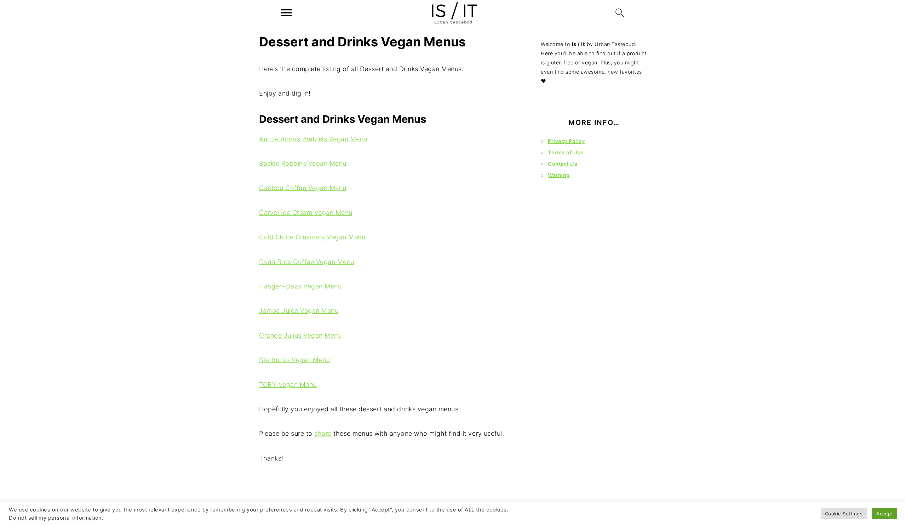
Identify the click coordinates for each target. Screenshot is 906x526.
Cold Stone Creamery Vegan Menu (312, 237)
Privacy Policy (566, 141)
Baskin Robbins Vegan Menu (302, 163)
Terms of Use (566, 152)
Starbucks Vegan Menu (294, 360)
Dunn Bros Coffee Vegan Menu (306, 261)
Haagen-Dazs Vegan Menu (300, 286)
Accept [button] (884, 513)
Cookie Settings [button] (844, 513)
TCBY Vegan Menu (288, 384)
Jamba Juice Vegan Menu (298, 310)
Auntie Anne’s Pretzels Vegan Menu (313, 139)
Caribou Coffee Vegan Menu (302, 187)
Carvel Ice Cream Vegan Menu (305, 212)
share (323, 433)
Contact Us (562, 164)
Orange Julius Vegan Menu (300, 335)
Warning (559, 175)
